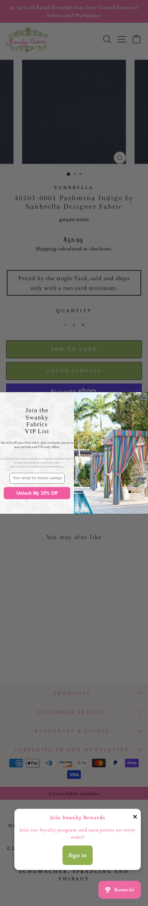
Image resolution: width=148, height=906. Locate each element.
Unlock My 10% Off (37, 492)
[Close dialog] (143, 397)
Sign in (77, 854)
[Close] (135, 818)
